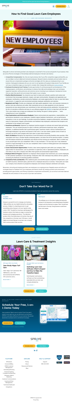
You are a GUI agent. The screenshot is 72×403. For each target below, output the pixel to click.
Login (68, 7)
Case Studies (14, 263)
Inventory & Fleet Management (9, 381)
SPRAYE (49, 109)
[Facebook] (36, 350)
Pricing (27, 361)
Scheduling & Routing (9, 369)
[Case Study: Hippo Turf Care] (12, 253)
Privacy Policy (36, 399)
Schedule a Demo (61, 6)
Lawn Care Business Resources (41, 18)
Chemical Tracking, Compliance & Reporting (9, 372)
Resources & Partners (27, 366)
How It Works (20, 323)
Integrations (9, 387)
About (27, 364)
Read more (6, 279)
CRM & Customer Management (9, 366)
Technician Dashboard (9, 384)
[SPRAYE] (5, 6)
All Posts (41, 291)
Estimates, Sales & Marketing (9, 376)
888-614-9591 (45, 364)
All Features (9, 361)
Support (45, 361)
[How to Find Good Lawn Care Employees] (36, 66)
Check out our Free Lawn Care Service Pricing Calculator (35, 1)
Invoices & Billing (9, 364)
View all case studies (42, 229)
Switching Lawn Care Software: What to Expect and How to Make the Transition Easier (36, 270)
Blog (27, 368)
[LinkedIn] (34, 350)
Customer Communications (9, 379)
